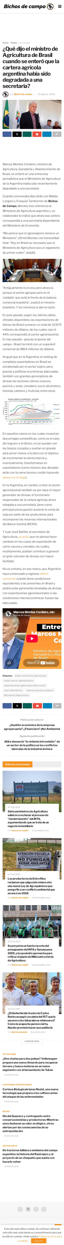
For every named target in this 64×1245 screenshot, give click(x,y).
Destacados (10, 1146)
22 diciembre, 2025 (40, 831)
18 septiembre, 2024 (41, 965)
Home (5, 42)
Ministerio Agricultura (16, 695)
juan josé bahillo (13, 690)
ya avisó (23, 536)
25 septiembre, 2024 (41, 898)
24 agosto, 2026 (11, 1075)
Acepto (38, 1240)
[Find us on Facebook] (20, 1209)
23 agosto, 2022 (46, 94)
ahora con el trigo (14, 477)
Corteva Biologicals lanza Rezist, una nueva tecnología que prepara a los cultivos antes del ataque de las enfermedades (30, 1093)
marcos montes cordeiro (39, 690)
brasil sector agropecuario (18, 680)
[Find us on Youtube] (36, 1209)
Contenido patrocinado (17, 1085)
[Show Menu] (59, 6)
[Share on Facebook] (7, 134)
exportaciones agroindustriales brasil (25, 685)
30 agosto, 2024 (37, 1032)
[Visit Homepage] (29, 6)
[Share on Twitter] (17, 134)
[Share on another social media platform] (56, 134)
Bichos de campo (23, 94)
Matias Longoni (19, 1032)
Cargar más (32, 1041)
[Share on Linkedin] (46, 134)
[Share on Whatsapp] (27, 134)
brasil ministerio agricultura (30, 675)
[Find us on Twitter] (28, 1209)
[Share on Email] (36, 134)
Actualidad (25, 42)
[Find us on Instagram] (44, 1209)
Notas (14, 42)
